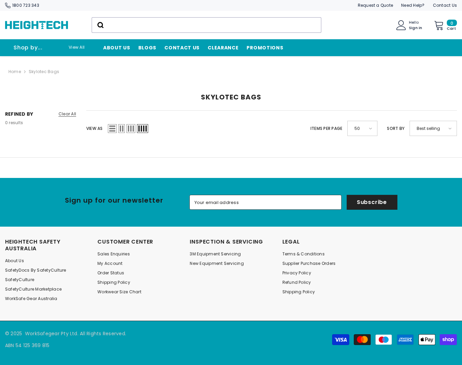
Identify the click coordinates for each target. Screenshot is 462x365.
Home (14, 71)
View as (94, 128)
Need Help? (412, 5)
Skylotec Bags (44, 71)
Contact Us (445, 5)
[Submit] (100, 25)
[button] (112, 128)
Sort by (396, 128)
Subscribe (372, 202)
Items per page (326, 128)
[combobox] (206, 25)
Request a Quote (375, 5)
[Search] (206, 25)
